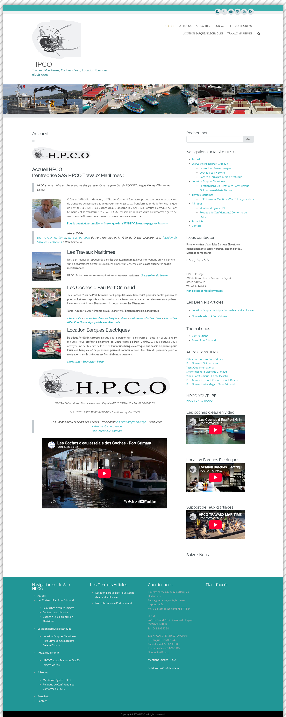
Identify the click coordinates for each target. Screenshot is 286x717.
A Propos (185, 26)
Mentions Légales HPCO (213, 208)
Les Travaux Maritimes (51, 237)
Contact (220, 26)
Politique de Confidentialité (163, 668)
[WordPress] (244, 12)
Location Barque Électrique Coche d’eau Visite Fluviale (223, 310)
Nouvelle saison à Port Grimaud (210, 316)
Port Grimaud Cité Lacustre (202, 363)
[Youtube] (230, 12)
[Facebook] (217, 12)
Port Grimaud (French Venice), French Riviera (212, 380)
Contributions (200, 336)
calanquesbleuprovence (107, 426)
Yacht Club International (200, 367)
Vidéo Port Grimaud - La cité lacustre (207, 376)
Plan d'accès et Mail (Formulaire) (204, 290)
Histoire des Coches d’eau (146, 318)
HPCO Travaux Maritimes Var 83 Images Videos (227, 199)
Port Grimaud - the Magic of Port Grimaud (210, 384)
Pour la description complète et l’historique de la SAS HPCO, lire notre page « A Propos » (117, 223)
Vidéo (100, 361)
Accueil (170, 26)
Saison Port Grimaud (204, 340)
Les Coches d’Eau (241, 26)
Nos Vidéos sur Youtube (107, 431)
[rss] (250, 12)
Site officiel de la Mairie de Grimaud (206, 371)
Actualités (203, 26)
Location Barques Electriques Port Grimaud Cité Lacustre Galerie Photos (59, 641)
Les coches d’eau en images (215, 168)
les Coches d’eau (79, 237)
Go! (248, 139)
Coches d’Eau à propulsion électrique (221, 177)
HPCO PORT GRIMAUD (199, 400)
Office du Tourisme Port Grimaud (205, 359)
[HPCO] (56, 39)
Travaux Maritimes (239, 33)
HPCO (42, 64)
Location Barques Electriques (203, 33)
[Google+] (224, 12)
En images (89, 361)
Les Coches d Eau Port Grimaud (210, 163)
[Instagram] (237, 12)
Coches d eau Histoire (212, 172)
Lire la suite (73, 361)
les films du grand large (131, 422)
